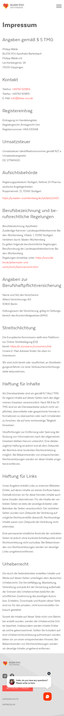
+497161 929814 (21, 89)
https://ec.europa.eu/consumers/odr (30, 346)
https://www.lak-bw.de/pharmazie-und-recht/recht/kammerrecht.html (28, 262)
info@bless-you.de (22, 98)
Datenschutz (10, 699)
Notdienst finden (17, 688)
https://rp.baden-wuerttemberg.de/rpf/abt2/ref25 (30, 198)
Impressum (8, 704)
